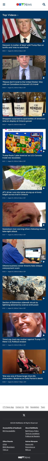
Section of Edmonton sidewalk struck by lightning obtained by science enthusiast (20, 303)
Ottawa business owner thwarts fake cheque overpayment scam (22, 267)
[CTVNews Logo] (24, 4)
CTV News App (8, 407)
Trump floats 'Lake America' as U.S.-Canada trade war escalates (22, 156)
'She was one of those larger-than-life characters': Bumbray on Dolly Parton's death (22, 377)
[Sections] (4, 4)
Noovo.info (29, 444)
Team (43, 407)
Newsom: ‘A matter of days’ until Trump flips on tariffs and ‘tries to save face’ (23, 46)
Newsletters (34, 407)
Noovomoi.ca (30, 447)
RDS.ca (28, 450)
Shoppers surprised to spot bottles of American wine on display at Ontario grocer (23, 120)
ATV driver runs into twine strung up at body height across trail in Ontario (22, 193)
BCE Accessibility (9, 431)
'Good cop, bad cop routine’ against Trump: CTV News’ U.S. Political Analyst (23, 340)
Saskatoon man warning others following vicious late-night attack (23, 230)
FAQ (27, 407)
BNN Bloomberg (9, 447)
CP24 (5, 444)
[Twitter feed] (24, 415)
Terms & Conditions (32, 434)
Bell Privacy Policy (32, 431)
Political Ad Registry (32, 436)
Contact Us (20, 407)
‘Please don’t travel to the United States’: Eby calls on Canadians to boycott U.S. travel (22, 83)
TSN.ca (5, 450)
